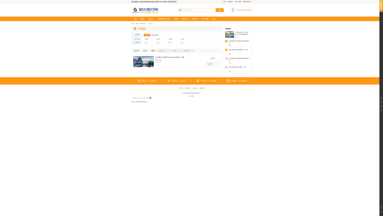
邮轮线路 (142, 23)
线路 (142, 19)
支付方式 (195, 88)
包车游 (182, 39)
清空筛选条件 (154, 35)
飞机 (146, 42)
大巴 (158, 42)
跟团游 (146, 39)
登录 (224, 1)
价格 (144, 51)
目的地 (150, 19)
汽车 (182, 42)
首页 (135, 19)
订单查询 (239, 1)
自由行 (158, 39)
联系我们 (188, 88)
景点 (214, 19)
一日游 (146, 35)
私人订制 (205, 19)
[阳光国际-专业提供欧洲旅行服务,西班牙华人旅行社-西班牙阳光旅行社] (146, 10)
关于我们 (181, 88)
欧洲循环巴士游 (163, 19)
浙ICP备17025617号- (194, 93)
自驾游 (170, 39)
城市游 (194, 19)
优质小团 (185, 19)
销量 (152, 51)
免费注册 (230, 1)
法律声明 (202, 88)
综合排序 (136, 51)
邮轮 (176, 19)
